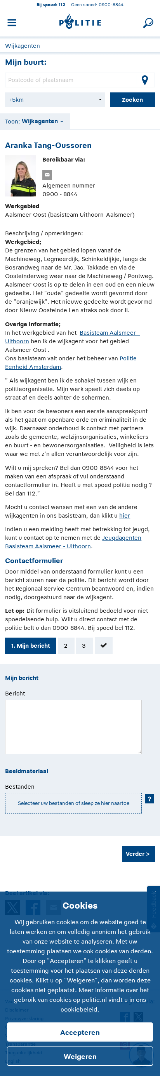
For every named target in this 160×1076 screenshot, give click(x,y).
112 (62, 4)
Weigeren (80, 1056)
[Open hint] (149, 798)
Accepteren (80, 1032)
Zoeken (132, 99)
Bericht (15, 693)
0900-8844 (111, 4)
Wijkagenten (22, 45)
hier (124, 515)
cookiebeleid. (80, 1009)
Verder (135, 853)
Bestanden (20, 786)
